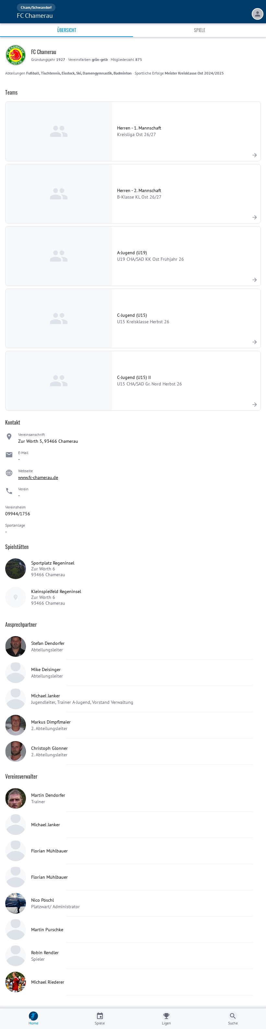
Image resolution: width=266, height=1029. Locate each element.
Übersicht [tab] (66, 30)
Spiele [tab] (199, 30)
